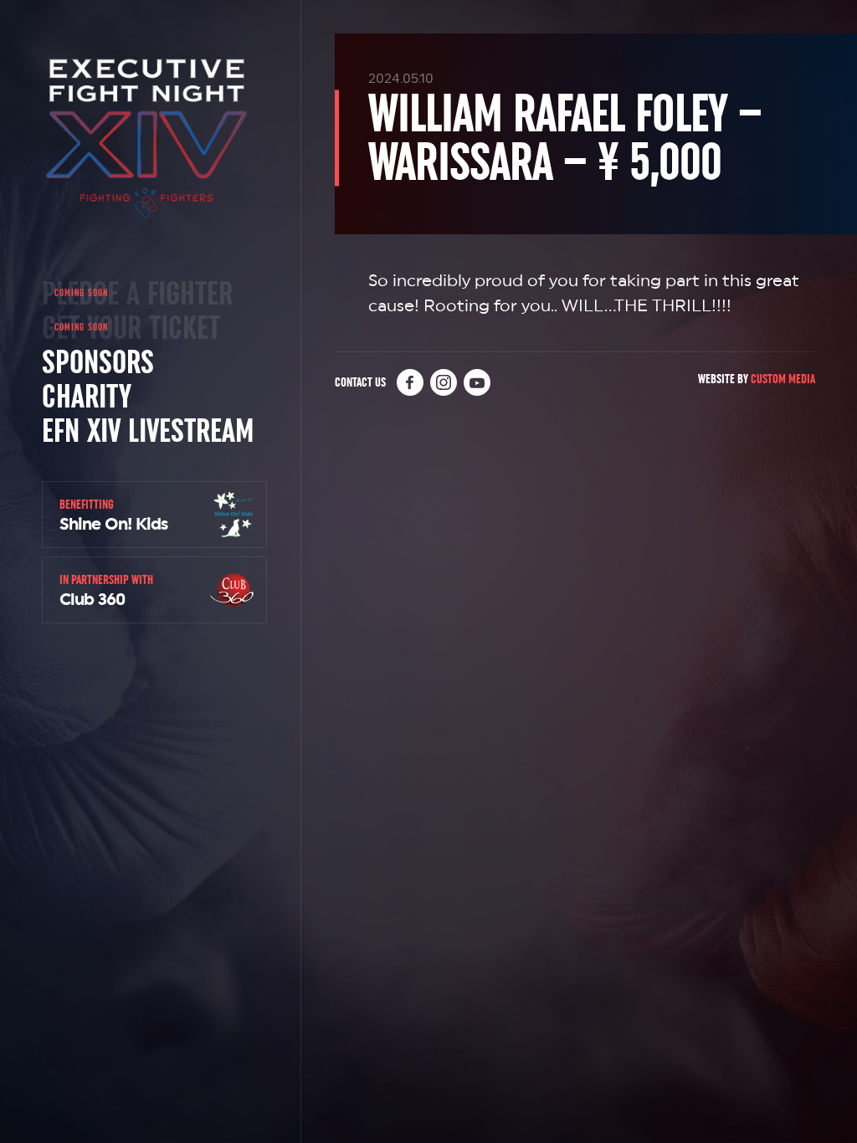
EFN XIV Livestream (148, 430)
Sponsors (98, 361)
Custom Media (783, 379)
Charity (86, 396)
